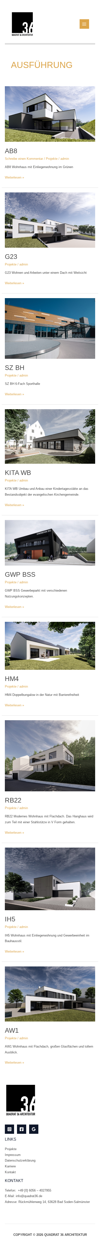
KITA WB (18, 472)
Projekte (52, 159)
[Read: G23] (50, 220)
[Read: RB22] (50, 755)
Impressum (13, 1155)
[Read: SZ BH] (50, 328)
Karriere (10, 1166)
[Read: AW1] (50, 993)
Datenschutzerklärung (20, 1160)
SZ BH (15, 367)
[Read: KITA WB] (50, 436)
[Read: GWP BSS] (50, 542)
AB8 (11, 151)
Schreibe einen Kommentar (24, 159)
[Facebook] (21, 1129)
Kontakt (10, 1172)
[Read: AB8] (50, 113)
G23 (11, 256)
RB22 (13, 800)
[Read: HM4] (50, 645)
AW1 (12, 1030)
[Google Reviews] (33, 1129)
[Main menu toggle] (84, 24)
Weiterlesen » (14, 177)
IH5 (10, 919)
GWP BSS (20, 574)
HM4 (12, 678)
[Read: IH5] (50, 878)
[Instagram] (9, 1129)
